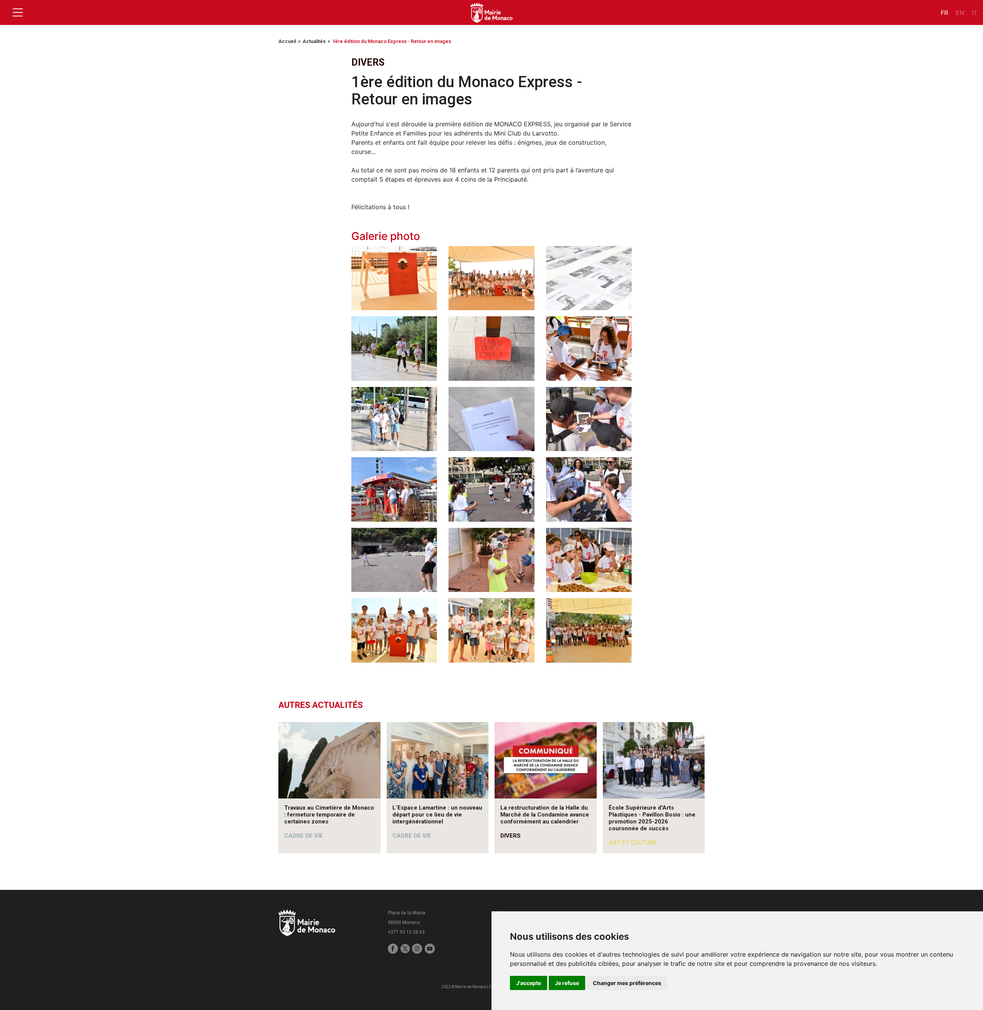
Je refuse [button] (567, 983)
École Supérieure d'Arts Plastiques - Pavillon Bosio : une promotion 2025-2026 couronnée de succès (652, 818)
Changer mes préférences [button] (627, 983)
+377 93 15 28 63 (406, 932)
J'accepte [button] (528, 983)
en (960, 13)
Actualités (314, 41)
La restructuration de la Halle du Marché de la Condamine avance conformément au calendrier (544, 814)
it (974, 13)
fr (944, 13)
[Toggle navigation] (18, 13)
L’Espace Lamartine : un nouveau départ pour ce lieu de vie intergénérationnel (437, 814)
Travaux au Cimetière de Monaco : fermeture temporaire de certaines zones (329, 814)
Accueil (287, 41)
